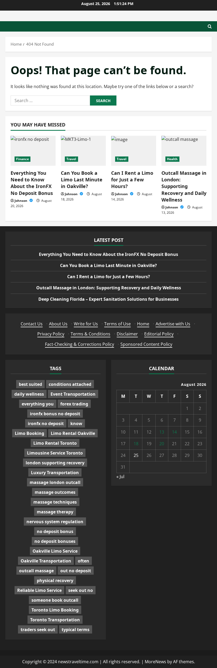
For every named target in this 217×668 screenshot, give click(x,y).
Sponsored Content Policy (146, 344)
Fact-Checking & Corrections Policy (79, 344)
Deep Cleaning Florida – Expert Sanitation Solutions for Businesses (108, 299)
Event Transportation (73, 394)
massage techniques (55, 502)
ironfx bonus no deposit (55, 414)
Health (172, 159)
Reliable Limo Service (39, 590)
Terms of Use (117, 324)
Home (143, 324)
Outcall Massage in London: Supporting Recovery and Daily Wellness (183, 186)
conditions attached (70, 384)
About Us (58, 324)
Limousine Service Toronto (55, 453)
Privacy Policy (50, 334)
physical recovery (55, 580)
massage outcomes (55, 492)
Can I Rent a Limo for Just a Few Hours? (132, 179)
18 (136, 444)
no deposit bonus (55, 531)
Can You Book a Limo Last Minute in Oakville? (81, 179)
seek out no (80, 590)
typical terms (75, 629)
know (76, 423)
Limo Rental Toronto (55, 443)
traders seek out (38, 629)
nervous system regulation (54, 522)
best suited (30, 384)
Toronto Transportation (55, 620)
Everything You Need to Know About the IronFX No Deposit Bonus (32, 183)
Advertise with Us (173, 324)
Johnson (21, 200)
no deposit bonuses (54, 541)
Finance (22, 159)
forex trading (74, 404)
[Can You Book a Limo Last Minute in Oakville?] (83, 151)
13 (161, 432)
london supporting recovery (55, 463)
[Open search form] (210, 26)
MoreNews (155, 662)
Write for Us (86, 324)
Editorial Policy (159, 334)
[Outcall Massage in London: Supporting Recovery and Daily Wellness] (183, 151)
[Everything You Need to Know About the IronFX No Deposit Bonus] (33, 151)
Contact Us (32, 324)
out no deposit (75, 571)
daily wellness (29, 394)
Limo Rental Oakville (73, 433)
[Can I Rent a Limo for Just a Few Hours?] (133, 151)
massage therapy (55, 512)
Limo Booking (29, 433)
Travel (71, 159)
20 (161, 444)
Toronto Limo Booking (55, 610)
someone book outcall (54, 600)
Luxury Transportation (55, 472)
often (83, 561)
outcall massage (36, 571)
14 (174, 432)
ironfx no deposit (46, 423)
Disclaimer (127, 334)
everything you (38, 404)
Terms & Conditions (90, 334)
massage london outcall (55, 482)
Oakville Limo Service (55, 551)
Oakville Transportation (46, 561)
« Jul (120, 476)
